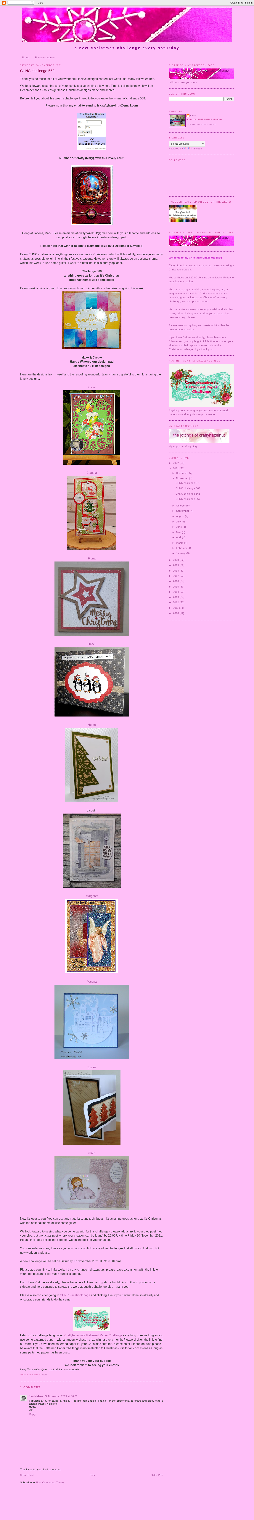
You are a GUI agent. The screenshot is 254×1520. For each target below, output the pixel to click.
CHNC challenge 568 (188, 493)
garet (92, 896)
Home (25, 57)
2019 (176, 565)
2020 (176, 560)
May (179, 532)
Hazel (92, 644)
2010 (176, 613)
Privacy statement (45, 57)
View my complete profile (201, 124)
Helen (92, 724)
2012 (176, 602)
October (181, 505)
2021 (176, 468)
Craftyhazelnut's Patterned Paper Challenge (93, 1335)
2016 (176, 581)
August (180, 516)
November (182, 478)
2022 (176, 463)
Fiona (92, 558)
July (178, 521)
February (182, 547)
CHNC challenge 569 (37, 71)
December (182, 473)
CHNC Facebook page (75, 1295)
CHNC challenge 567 (188, 498)
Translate (196, 148)
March (180, 542)
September (183, 510)
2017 (176, 575)
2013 (176, 597)
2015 (176, 586)
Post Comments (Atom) (50, 1482)
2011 (176, 607)
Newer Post (27, 1475)
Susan (91, 1067)
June (179, 526)
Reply (32, 1414)
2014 (176, 591)
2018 (176, 570)
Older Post (157, 1475)
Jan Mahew (36, 1396)
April (179, 537)
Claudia (91, 472)
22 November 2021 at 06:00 (61, 1396)
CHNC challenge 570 (188, 482)
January (181, 553)
